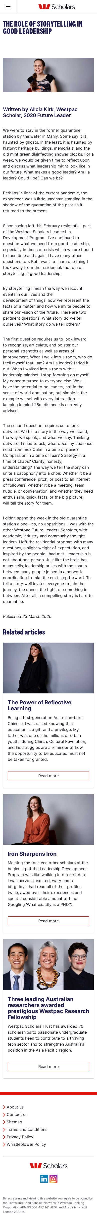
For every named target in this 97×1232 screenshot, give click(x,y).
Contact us (17, 1114)
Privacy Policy (20, 1136)
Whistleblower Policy (26, 1144)
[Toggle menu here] (8, 6)
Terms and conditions (27, 1129)
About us (15, 1107)
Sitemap (14, 1121)
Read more (48, 775)
